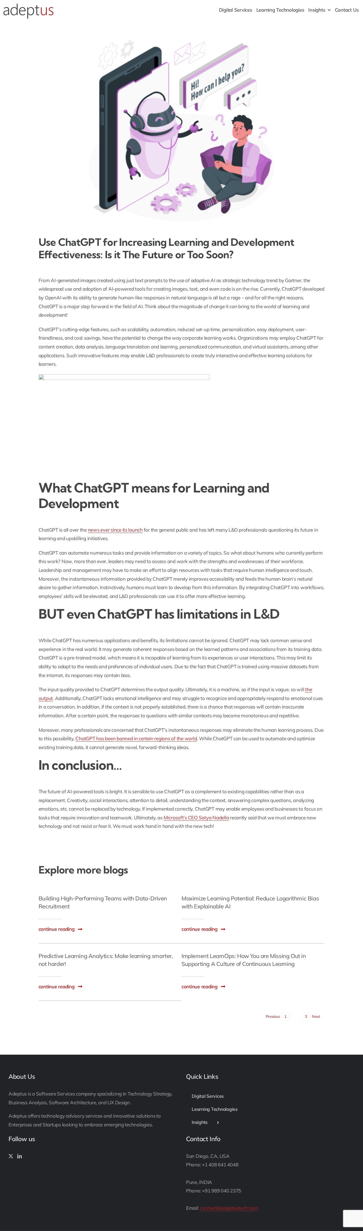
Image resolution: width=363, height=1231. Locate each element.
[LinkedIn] (19, 1156)
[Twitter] (11, 1156)
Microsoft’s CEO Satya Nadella (196, 817)
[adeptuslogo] (28, 5)
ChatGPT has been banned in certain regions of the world (136, 738)
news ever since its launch (115, 530)
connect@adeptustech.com (229, 1208)
